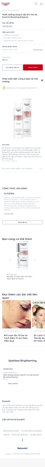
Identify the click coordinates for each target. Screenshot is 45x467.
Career (8, 454)
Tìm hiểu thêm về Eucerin (31, 430)
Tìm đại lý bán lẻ (12, 67)
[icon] (22, 440)
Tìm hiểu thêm (38, 49)
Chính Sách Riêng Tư (19, 434)
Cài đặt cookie (35, 434)
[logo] (6, 3)
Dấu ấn (7, 434)
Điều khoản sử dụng (11, 430)
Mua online (32, 67)
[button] (22, 169)
